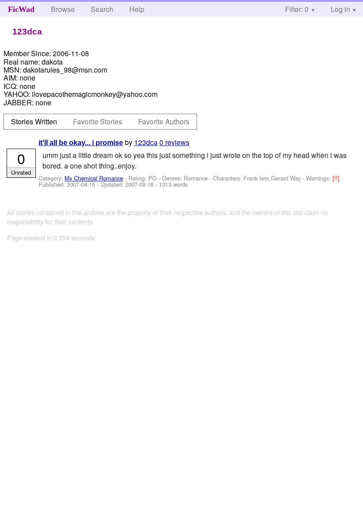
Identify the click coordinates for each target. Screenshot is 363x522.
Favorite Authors (163, 121)
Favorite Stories (97, 121)
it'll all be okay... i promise (81, 142)
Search (102, 9)
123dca (146, 142)
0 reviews (174, 142)
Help (136, 9)
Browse (63, 9)
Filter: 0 (297, 9)
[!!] (336, 178)
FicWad (21, 9)
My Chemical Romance (94, 178)
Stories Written (34, 121)
